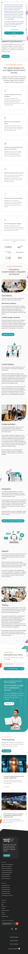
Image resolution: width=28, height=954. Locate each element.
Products (4, 883)
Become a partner (5, 910)
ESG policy (4, 906)
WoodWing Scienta (6, 889)
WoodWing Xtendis (6, 891)
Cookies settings (14, 29)
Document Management (7, 868)
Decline (14, 36)
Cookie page (6, 19)
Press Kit (3, 914)
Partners (3, 908)
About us (3, 902)
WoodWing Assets (6, 887)
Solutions (4, 862)
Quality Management (6, 874)
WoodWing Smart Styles (7, 895)
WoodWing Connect (6, 893)
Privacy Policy (16, 17)
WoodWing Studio (6, 885)
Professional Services (6, 876)
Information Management (7, 870)
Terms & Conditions (14, 944)
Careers (3, 912)
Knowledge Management (7, 872)
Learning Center (5, 916)
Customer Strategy (6, 878)
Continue (14, 32)
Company (4, 900)
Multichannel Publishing (6, 866)
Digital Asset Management (7, 864)
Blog (2, 904)
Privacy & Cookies (14, 940)
